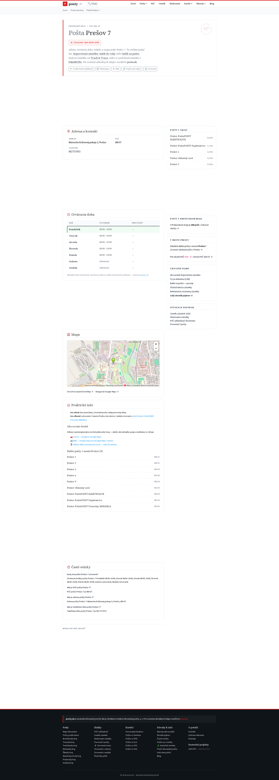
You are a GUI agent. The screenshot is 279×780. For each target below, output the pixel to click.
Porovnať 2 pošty (178, 324)
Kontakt (192, 731)
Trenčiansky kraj (70, 745)
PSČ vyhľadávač (101, 731)
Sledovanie (175, 3)
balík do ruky (108, 54)
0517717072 (74, 151)
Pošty (142, 3)
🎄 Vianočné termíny (166, 745)
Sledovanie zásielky (179, 317)
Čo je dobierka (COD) (180, 279)
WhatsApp (103, 68)
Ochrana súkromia (196, 735)
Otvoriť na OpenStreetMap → (80, 391)
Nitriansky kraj (69, 749)
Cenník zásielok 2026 (180, 313)
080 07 (118, 142)
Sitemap (192, 738)
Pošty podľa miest (71, 735)
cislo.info (199, 748)
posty (73, 3)
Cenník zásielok (101, 735)
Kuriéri (187, 3)
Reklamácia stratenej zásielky (184, 291)
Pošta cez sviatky (164, 742)
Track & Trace (99, 58)
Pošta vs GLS (131, 742)
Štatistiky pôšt (100, 756)
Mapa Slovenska (70, 731)
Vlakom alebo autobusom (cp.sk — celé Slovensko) (95, 444)
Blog (212, 3)
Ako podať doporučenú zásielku (185, 275)
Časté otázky (163, 738)
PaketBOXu (75, 62)
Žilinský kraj (68, 752)
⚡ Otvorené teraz (102, 745)
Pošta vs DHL (131, 749)
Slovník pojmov (163, 735)
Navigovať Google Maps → (107, 391)
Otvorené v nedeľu (102, 752)
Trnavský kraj (68, 742)
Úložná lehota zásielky (181, 287)
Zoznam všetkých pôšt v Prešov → (186, 249)
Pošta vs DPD (131, 738)
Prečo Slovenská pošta (167, 749)
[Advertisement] (139, 101)
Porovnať (150, 68)
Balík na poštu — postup (181, 283)
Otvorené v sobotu (102, 749)
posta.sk (132, 62)
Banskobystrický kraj (72, 756)
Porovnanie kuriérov (134, 731)
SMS (116, 68)
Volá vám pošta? (164, 752)
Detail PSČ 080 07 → (203, 256)
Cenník (162, 3)
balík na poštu (130, 54)
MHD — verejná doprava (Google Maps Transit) (93, 440)
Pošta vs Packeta (133, 735)
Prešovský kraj (77, 10)
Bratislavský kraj (70, 738)
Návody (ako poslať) (165, 731)
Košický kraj (68, 762)
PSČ (153, 3)
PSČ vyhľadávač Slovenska (182, 320)
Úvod (133, 3)
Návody (200, 3)
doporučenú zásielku (85, 54)
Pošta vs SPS (131, 745)
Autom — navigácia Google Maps (87, 436)
